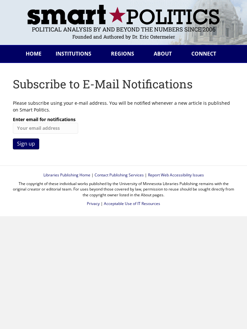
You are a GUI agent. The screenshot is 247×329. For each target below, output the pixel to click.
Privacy (93, 203)
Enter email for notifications (44, 119)
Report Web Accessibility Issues (176, 175)
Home (33, 53)
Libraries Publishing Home (66, 175)
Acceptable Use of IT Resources (132, 203)
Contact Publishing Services (119, 175)
